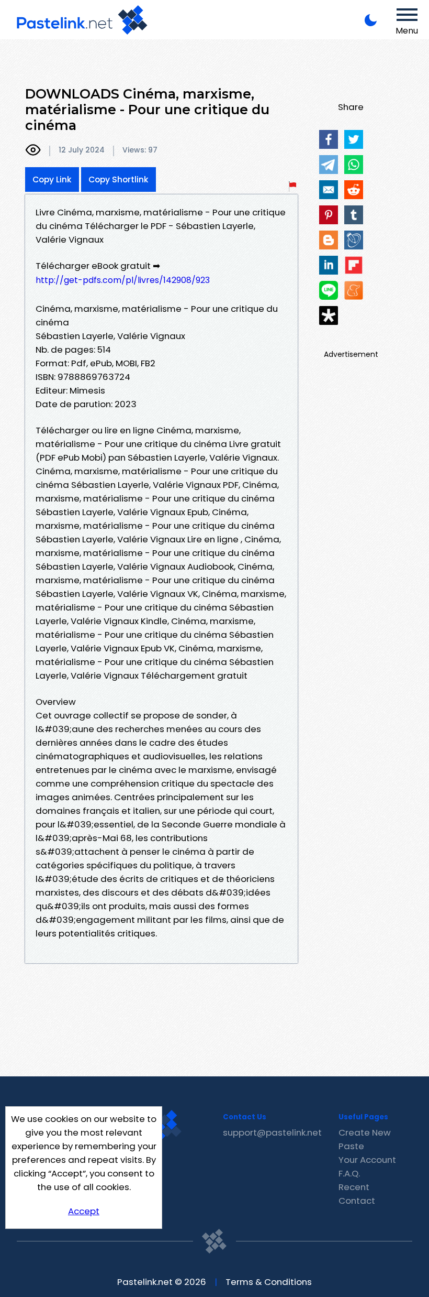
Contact (356, 1200)
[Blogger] (328, 240)
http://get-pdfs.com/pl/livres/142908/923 (123, 280)
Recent (353, 1187)
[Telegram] (328, 164)
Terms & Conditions (268, 1282)
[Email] (328, 189)
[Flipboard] (353, 265)
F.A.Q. (349, 1173)
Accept (83, 1211)
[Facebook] (328, 139)
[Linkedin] (328, 265)
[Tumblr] (353, 214)
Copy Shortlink (118, 179)
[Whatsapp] (353, 164)
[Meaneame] (353, 290)
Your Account (367, 1159)
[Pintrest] (328, 214)
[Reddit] (353, 189)
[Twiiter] (353, 139)
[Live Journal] (353, 240)
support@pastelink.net (272, 1132)
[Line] (328, 290)
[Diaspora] (328, 315)
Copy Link (52, 179)
